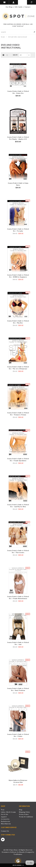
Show (15, 55)
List (7, 55)
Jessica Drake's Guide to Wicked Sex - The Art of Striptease (18, 368)
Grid (3, 55)
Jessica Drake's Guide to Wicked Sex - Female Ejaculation (18, 460)
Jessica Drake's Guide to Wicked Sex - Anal (18, 643)
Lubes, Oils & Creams (8, 812)
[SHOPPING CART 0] (31, 2)
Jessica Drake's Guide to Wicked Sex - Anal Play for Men (18, 506)
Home (3, 37)
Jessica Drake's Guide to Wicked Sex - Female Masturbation (18, 597)
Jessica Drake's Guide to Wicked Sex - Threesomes (18, 551)
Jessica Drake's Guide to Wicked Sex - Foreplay (18, 230)
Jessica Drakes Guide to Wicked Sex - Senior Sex (18, 92)
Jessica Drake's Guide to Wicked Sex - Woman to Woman (18, 414)
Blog (20, 810)
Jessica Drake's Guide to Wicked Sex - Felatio (18, 735)
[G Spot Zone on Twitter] (3, 839)
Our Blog (9, 7)
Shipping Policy (24, 812)
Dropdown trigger (13, 2)
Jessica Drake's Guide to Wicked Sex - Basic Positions (18, 689)
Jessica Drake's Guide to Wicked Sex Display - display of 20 (18, 138)
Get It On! (4, 814)
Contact (27, 7)
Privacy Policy (24, 814)
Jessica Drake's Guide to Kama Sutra (18, 184)
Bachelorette (5, 821)
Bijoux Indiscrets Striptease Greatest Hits (18, 781)
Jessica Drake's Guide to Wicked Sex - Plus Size (18, 322)
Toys (2, 810)
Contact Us (5, 831)
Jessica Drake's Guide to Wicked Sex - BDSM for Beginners (18, 276)
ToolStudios (18, 854)
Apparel (3, 817)
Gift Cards (18, 7)
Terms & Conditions (26, 817)
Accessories (5, 819)
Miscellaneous (6, 824)
